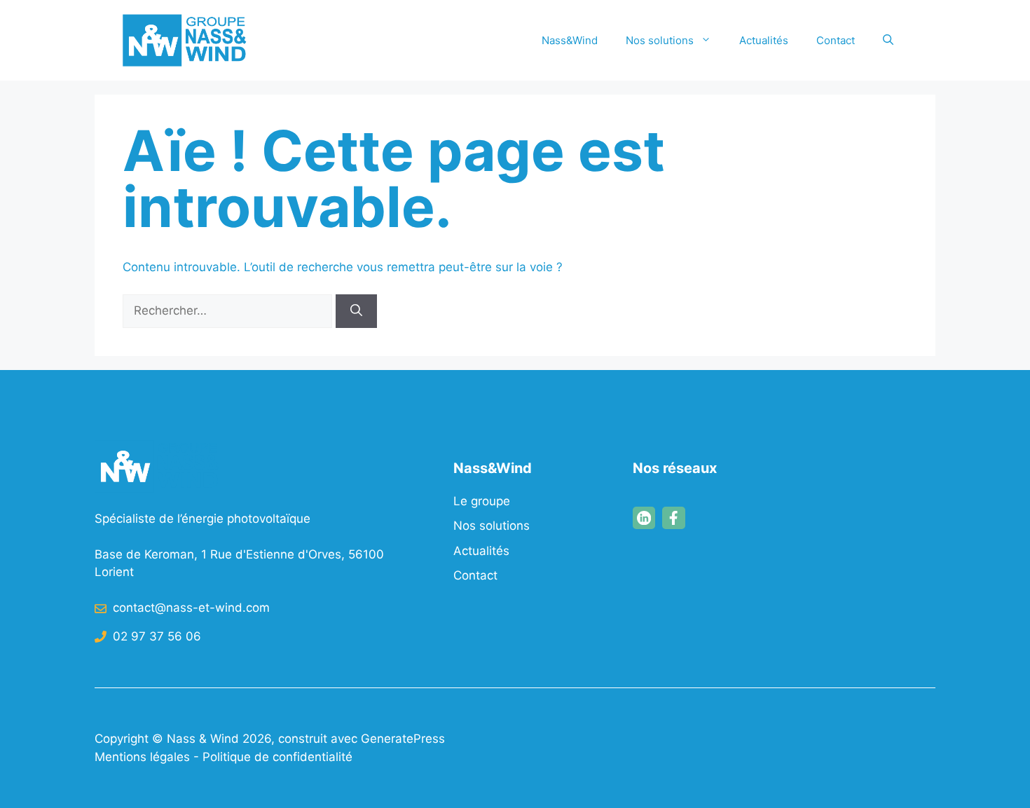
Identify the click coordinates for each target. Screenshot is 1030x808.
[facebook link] (673, 518)
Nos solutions (660, 40)
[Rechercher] (356, 311)
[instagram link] (644, 518)
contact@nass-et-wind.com (191, 608)
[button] (888, 41)
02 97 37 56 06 (157, 636)
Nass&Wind (570, 40)
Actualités (763, 40)
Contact (835, 40)
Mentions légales (142, 757)
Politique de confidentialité (277, 757)
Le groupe (481, 501)
